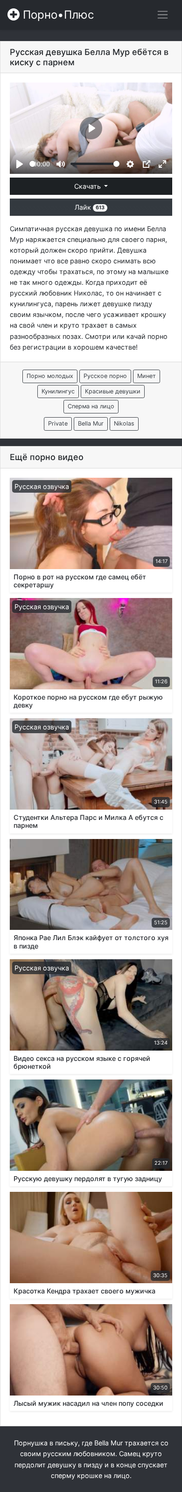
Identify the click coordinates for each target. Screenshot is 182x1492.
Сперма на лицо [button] (91, 406)
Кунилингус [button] (58, 391)
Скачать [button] (88, 186)
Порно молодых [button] (50, 375)
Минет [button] (146, 375)
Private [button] (58, 423)
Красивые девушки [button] (112, 391)
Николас (88, 293)
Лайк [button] (90, 207)
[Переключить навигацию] (163, 15)
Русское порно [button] (105, 375)
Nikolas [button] (124, 423)
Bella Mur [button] (91, 423)
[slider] (32, 163)
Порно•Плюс (57, 14)
